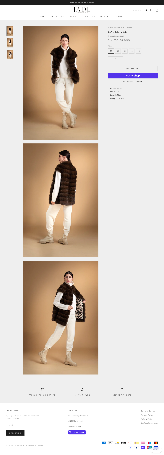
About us (105, 17)
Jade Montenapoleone (120, 27)
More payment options (133, 81)
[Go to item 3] (9, 54)
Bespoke (73, 17)
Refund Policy (147, 419)
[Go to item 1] (9, 31)
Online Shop (57, 17)
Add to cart (133, 68)
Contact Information (149, 423)
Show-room (89, 17)
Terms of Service (148, 411)
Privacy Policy (147, 415)
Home (43, 17)
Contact (119, 17)
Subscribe (15, 433)
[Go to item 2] (9, 43)
